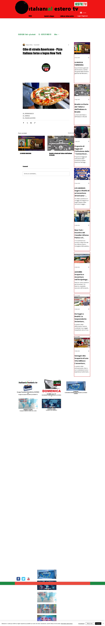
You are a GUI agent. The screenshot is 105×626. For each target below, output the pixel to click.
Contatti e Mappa (49, 16)
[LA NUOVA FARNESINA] (31, 143)
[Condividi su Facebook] (23, 122)
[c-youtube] (28, 579)
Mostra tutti (71, 133)
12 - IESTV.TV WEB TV (45, 34)
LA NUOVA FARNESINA (25, 153)
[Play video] (46, 96)
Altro (55, 34)
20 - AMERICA (26, 115)
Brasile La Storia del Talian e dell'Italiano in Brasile (60, 154)
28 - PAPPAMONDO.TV (28, 113)
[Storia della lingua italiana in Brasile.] (60, 143)
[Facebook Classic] (18, 579)
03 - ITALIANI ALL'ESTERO (29, 118)
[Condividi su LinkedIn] (31, 122)
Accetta (98, 623)
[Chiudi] (103, 623)
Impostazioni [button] (81, 623)
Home (30, 16)
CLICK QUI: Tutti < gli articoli (26, 34)
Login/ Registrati (82, 16)
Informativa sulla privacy (67, 623)
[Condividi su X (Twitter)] (27, 122)
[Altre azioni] (68, 45)
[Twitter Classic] (23, 579)
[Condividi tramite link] (35, 122)
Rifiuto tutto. (90, 623)
